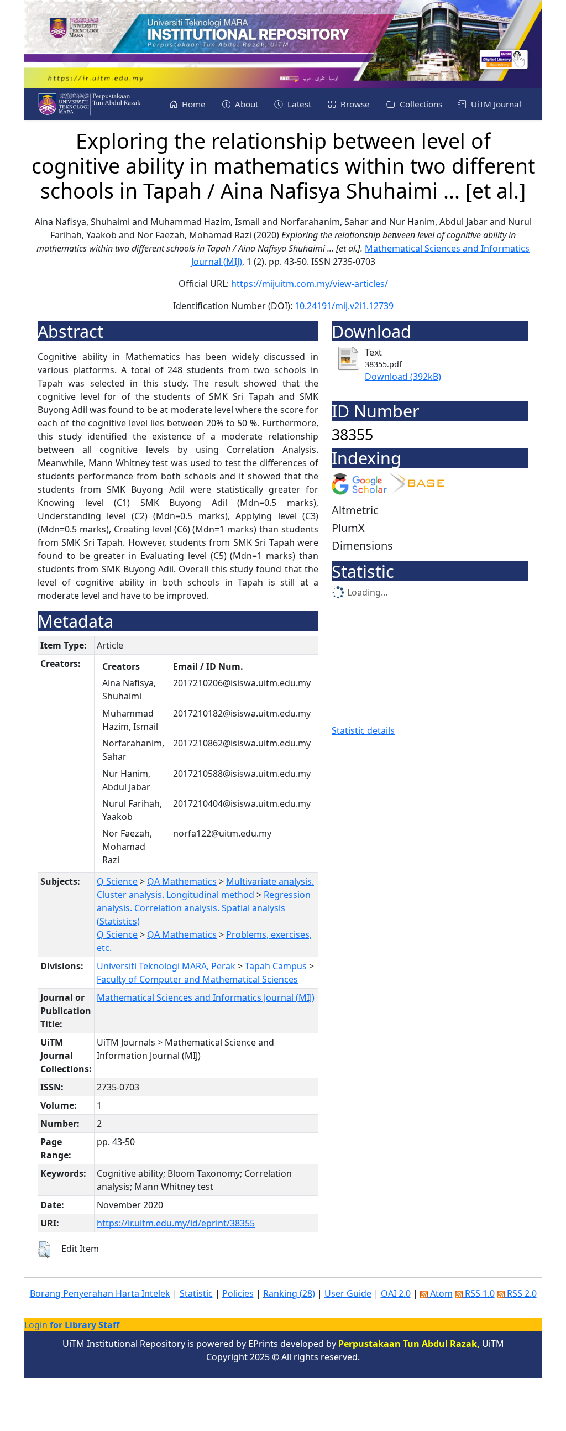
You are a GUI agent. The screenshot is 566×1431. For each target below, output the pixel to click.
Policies (238, 1293)
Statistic (196, 1293)
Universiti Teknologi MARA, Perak (166, 966)
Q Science (117, 881)
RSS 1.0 (479, 1293)
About (245, 103)
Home (193, 103)
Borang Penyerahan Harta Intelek (100, 1293)
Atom (440, 1293)
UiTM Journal (495, 103)
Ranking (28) (289, 1293)
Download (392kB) (403, 376)
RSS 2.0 (521, 1293)
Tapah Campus (276, 966)
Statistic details (363, 730)
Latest (298, 103)
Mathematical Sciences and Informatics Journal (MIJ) (206, 997)
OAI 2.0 (396, 1293)
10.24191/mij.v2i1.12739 (344, 306)
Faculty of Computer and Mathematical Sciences (197, 979)
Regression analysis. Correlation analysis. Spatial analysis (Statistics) (204, 908)
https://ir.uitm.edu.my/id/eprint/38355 (176, 1223)
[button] (44, 1249)
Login (71, 1325)
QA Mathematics (182, 881)
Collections (419, 103)
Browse (354, 103)
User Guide (347, 1293)
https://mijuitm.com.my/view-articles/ (309, 284)
